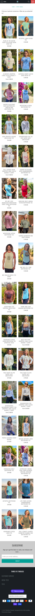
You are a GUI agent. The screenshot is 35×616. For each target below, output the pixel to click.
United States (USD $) (16, 596)
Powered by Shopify (6, 612)
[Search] (28, 1)
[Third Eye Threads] (17, 1)
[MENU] (1, 1)
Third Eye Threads (9, 610)
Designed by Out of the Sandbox (22, 610)
